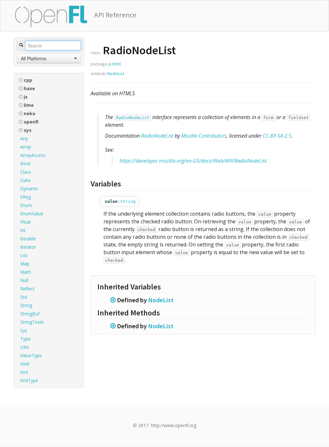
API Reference (115, 15)
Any (24, 138)
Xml (24, 372)
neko (29, 113)
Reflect (27, 289)
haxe (29, 88)
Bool (25, 163)
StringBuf (30, 314)
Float (25, 222)
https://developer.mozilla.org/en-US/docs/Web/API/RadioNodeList (193, 160)
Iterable (28, 239)
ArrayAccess (33, 155)
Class (25, 172)
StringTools (32, 322)
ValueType (31, 355)
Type (25, 339)
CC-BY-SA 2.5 (277, 135)
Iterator (28, 247)
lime (29, 105)
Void (24, 364)
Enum (26, 205)
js (26, 97)
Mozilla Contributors (204, 135)
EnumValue (31, 214)
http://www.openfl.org (173, 425)
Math (25, 272)
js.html (114, 64)
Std (23, 297)
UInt (24, 347)
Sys (23, 330)
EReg (25, 197)
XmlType (29, 380)
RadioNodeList (132, 117)
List (24, 255)
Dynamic (29, 188)
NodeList (115, 73)
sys (27, 130)
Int (23, 230)
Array (25, 147)
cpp (28, 80)
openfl (31, 122)
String (26, 305)
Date (25, 180)
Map (25, 264)
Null (24, 280)
